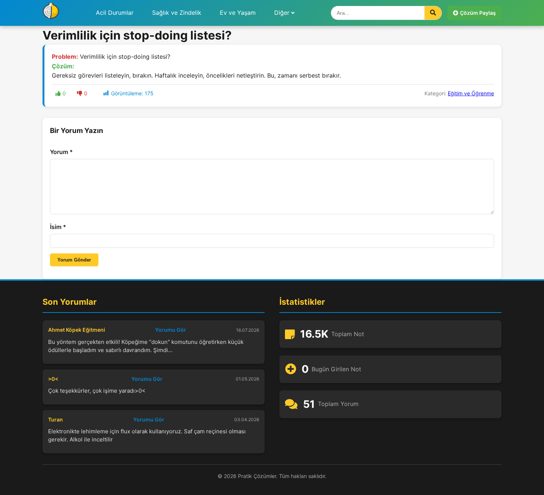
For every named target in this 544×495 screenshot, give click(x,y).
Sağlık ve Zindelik (176, 12)
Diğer (281, 12)
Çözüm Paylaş (478, 13)
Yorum (61, 152)
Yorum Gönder (74, 260)
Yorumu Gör (170, 330)
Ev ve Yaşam (238, 12)
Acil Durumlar (115, 12)
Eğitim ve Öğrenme (471, 93)
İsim (58, 227)
